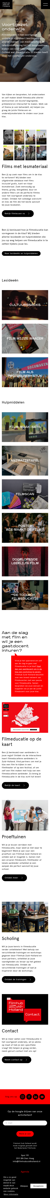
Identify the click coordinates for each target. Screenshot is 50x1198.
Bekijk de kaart (12, 785)
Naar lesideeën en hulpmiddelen (21, 253)
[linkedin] (35, 1097)
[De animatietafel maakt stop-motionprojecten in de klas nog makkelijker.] (25, 461)
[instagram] (22, 1097)
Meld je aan (25, 1134)
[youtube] (42, 1097)
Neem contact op (13, 1060)
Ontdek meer (11, 878)
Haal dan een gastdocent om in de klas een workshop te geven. (28, 669)
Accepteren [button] (38, 1186)
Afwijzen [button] (24, 1186)
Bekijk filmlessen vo (15, 214)
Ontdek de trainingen (15, 979)
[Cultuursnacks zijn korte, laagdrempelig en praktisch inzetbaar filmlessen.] (25, 305)
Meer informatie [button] (11, 1194)
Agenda (25, 1172)
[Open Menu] (45, 4)
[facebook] (29, 1097)
